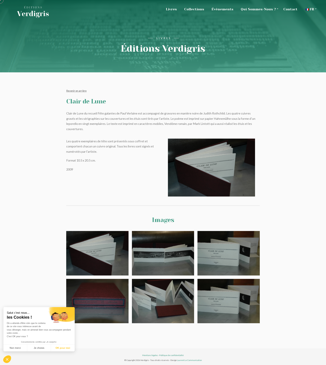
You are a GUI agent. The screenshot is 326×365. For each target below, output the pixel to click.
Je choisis (39, 347)
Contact (290, 9)
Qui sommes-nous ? (258, 9)
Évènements (222, 9)
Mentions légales (150, 355)
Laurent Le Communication (189, 360)
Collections (194, 9)
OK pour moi (63, 347)
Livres (171, 9)
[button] (7, 359)
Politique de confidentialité (171, 355)
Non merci (15, 347)
